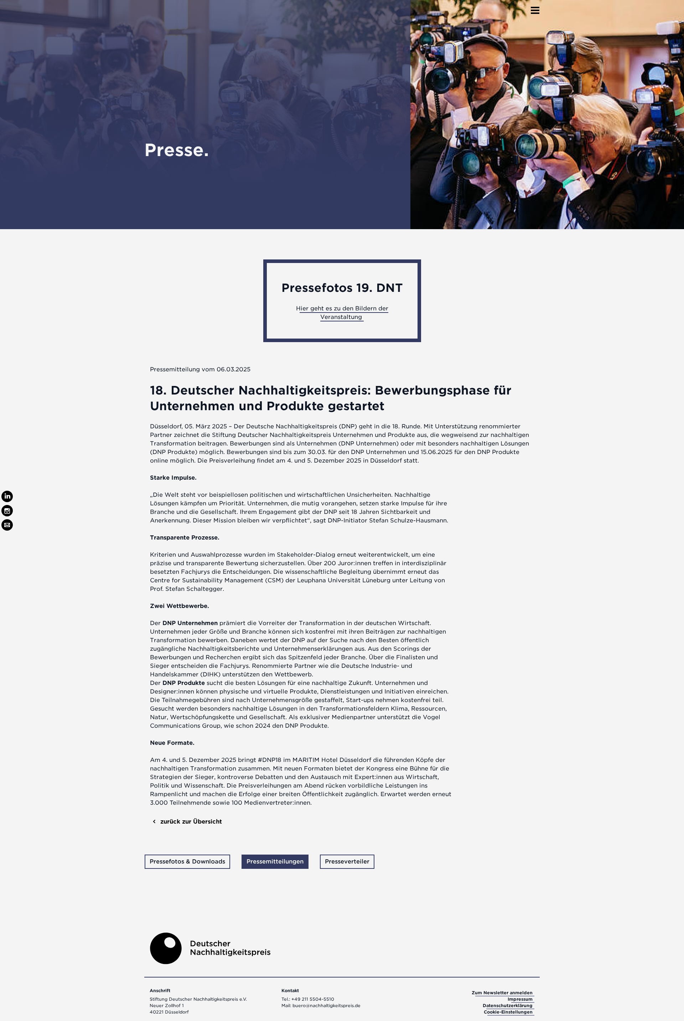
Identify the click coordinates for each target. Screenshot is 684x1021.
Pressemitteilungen (275, 861)
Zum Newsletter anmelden (502, 992)
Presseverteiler (347, 861)
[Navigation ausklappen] (535, 8)
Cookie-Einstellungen (508, 1012)
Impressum (520, 999)
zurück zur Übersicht (190, 821)
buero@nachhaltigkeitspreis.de (326, 1005)
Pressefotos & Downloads (187, 861)
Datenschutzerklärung (508, 1005)
